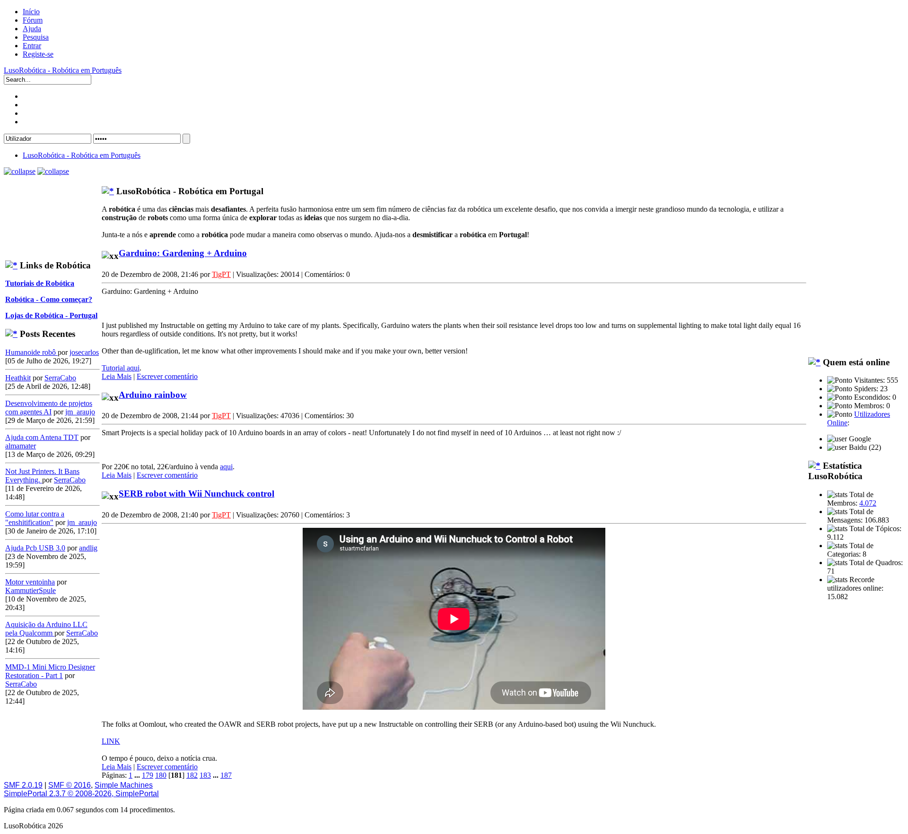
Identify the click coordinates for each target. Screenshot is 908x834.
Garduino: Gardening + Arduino (183, 253)
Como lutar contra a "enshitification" (34, 518)
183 (205, 775)
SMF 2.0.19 (23, 785)
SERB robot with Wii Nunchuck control (196, 494)
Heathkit (18, 378)
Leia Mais (116, 376)
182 (192, 775)
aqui (226, 467)
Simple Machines (124, 785)
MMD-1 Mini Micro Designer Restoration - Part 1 (50, 671)
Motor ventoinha (30, 582)
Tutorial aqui (121, 368)
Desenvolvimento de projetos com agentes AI (48, 407)
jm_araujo (80, 412)
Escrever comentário (167, 376)
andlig (88, 548)
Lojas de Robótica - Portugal (51, 315)
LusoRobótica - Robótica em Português (63, 70)
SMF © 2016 (69, 785)
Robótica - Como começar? (48, 299)
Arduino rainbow (153, 395)
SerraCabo (60, 378)
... (138, 775)
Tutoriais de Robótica (39, 283)
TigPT (221, 274)
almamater (20, 446)
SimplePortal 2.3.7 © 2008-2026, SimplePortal (81, 794)
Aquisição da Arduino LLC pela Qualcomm (46, 628)
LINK (111, 741)
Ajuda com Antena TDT (42, 437)
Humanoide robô (31, 352)
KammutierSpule (30, 590)
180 (160, 775)
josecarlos (84, 352)
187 (226, 775)
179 (147, 775)
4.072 (867, 503)
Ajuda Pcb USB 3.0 (35, 548)
